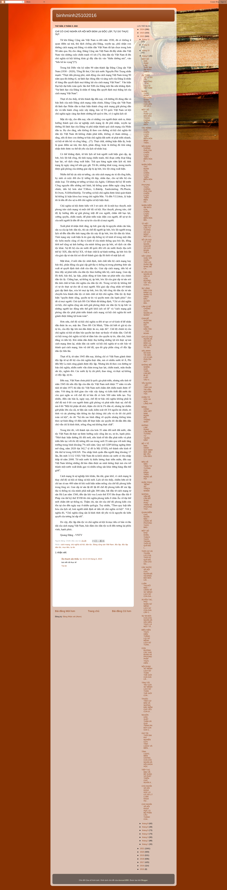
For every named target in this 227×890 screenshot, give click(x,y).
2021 (142, 849)
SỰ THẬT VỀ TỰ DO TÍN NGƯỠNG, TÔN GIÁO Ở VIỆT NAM (147, 81)
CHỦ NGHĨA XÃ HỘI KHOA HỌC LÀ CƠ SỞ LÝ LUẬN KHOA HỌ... (147, 793)
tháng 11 (145, 45)
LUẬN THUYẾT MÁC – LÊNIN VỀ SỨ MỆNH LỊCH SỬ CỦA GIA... (147, 590)
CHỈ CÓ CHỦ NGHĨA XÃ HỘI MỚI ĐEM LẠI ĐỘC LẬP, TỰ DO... (147, 342)
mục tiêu (65, 547)
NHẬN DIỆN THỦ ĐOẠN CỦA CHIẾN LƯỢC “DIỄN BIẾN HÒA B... (147, 173)
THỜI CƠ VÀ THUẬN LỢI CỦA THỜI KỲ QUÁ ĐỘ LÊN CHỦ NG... (147, 557)
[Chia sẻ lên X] (98, 541)
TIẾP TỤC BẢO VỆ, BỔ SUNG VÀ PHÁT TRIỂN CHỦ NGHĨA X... (147, 776)
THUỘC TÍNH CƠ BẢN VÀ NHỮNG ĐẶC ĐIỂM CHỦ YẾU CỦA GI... (147, 705)
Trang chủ (93, 611)
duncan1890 (123, 880)
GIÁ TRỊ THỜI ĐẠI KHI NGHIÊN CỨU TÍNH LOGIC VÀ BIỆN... (147, 740)
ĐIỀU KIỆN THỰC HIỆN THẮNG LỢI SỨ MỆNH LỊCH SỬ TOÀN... (146, 637)
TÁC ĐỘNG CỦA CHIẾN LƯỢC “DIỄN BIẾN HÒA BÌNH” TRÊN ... (147, 135)
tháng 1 (145, 844)
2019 (142, 855)
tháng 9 (145, 56)
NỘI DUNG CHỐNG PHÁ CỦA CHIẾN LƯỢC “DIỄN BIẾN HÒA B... (147, 153)
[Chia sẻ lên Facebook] (101, 541)
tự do (73, 547)
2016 (142, 866)
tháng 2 (145, 841)
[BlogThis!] (96, 541)
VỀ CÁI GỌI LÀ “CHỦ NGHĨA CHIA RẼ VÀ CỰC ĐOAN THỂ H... (146, 246)
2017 (142, 862)
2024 (142, 29)
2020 (142, 852)
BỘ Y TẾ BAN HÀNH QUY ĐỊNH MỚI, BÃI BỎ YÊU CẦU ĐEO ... (147, 451)
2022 (142, 36)
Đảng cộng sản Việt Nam (103, 545)
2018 (142, 859)
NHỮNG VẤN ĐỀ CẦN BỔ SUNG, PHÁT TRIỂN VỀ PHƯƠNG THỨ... (147, 501)
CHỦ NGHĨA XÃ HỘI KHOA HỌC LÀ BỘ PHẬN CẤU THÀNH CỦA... (147, 811)
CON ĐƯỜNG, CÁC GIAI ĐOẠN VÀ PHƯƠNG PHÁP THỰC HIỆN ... (147, 655)
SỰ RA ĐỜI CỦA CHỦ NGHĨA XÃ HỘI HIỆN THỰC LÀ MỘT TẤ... (147, 621)
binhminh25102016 (76, 15)
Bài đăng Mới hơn (65, 611)
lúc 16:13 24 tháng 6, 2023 (91, 559)
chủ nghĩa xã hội (78, 545)
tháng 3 (145, 837)
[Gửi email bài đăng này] (93, 541)
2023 (142, 33)
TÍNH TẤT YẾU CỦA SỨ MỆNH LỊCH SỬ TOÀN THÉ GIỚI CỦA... (147, 689)
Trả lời (64, 566)
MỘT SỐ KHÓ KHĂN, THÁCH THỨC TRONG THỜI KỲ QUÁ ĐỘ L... (146, 539)
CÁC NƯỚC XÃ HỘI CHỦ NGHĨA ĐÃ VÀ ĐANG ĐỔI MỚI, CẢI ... (147, 573)
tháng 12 (145, 39)
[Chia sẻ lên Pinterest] (103, 541)
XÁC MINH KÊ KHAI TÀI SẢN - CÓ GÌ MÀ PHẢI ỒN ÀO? (147, 356)
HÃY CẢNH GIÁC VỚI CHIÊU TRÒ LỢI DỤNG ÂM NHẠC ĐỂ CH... (147, 262)
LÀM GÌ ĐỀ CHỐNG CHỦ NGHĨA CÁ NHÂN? (147, 311)
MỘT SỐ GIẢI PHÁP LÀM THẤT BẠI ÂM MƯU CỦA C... (147, 65)
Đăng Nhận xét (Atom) (72, 617)
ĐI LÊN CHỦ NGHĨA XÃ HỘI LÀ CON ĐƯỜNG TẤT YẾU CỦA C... (147, 278)
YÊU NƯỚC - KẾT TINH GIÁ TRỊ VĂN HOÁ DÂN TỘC (147, 388)
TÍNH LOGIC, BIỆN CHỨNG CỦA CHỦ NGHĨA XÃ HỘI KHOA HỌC (147, 759)
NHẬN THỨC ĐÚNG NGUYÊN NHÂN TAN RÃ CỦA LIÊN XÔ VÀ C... (147, 98)
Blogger (144, 880)
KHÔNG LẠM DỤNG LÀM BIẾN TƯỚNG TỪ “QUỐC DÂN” (147, 432)
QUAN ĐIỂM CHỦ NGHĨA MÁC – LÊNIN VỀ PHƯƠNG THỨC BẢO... (147, 519)
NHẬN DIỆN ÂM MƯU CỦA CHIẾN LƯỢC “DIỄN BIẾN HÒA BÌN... (147, 212)
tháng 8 (145, 824)
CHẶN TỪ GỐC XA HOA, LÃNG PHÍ (147, 400)
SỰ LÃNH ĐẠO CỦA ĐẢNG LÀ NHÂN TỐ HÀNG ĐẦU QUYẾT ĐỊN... (147, 295)
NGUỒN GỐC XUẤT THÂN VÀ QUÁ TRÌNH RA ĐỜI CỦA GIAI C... (147, 722)
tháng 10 (145, 50)
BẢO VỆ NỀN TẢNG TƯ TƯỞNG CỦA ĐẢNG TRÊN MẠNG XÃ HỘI (147, 470)
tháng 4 (145, 834)
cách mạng (65, 545)
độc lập (118, 545)
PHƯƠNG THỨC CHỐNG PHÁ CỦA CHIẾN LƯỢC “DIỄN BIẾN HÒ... (146, 193)
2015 (142, 869)
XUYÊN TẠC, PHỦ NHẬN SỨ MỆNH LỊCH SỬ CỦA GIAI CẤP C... (147, 606)
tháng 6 (145, 827)
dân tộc (89, 545)
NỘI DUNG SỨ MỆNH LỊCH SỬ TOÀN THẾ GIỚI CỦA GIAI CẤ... (147, 673)
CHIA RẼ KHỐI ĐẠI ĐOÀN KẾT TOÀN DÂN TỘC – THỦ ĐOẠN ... (147, 325)
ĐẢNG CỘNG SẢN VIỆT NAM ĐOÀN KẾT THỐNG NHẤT (147, 414)
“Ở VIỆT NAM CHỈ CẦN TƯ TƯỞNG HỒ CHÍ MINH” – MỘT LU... (147, 230)
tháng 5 (145, 830)
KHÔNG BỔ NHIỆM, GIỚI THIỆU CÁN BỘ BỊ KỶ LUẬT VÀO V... (146, 372)
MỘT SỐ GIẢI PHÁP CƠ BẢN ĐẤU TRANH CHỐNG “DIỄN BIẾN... (147, 117)
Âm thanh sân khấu (70, 559)
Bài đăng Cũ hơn (121, 611)
